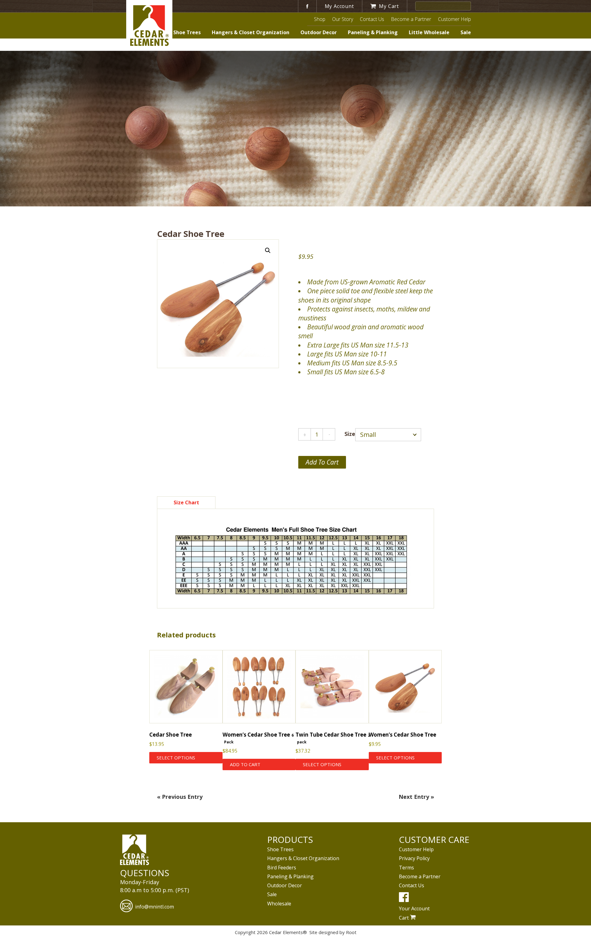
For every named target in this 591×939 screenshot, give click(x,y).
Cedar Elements (149, 25)
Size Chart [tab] (186, 502)
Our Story (342, 19)
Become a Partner (411, 19)
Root (351, 932)
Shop (319, 19)
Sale (465, 32)
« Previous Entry (180, 796)
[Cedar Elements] (134, 850)
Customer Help (454, 19)
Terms (406, 867)
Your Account (414, 908)
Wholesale (279, 903)
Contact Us (372, 19)
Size (349, 433)
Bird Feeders (281, 867)
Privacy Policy (414, 858)
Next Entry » (416, 796)
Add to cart (322, 462)
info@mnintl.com (154, 906)
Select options (176, 757)
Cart (404, 917)
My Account (339, 6)
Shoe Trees (187, 32)
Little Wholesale (429, 32)
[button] (267, 250)
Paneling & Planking (373, 32)
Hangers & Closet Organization (250, 32)
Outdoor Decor (318, 32)
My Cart (388, 6)
